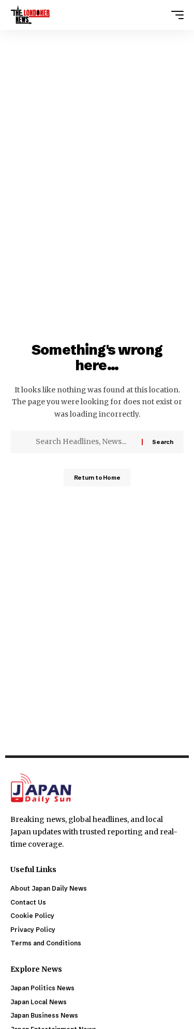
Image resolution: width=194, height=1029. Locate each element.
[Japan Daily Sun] (30, 15)
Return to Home (97, 477)
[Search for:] (85, 442)
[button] (175, 15)
